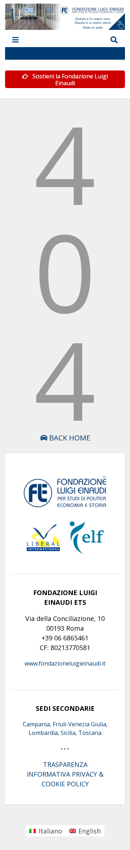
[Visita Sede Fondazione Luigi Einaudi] (65, 26)
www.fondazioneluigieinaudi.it (65, 663)
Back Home (68, 438)
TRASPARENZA (65, 764)
